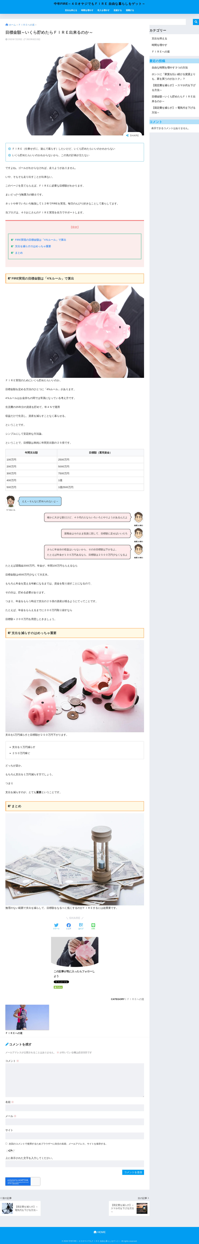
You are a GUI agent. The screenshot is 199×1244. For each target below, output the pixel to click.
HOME (101, 1232)
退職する (130, 10)
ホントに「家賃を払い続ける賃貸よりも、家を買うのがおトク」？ (173, 76)
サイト (9, 1130)
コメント (12, 1060)
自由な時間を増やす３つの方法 (170, 67)
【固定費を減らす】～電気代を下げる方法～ (173, 110)
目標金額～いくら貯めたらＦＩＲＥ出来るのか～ (173, 99)
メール (10, 1116)
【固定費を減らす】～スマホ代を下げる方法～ (173, 87)
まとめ (19, 252)
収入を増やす (103, 10)
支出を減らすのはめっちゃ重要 (33, 246)
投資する (118, 10)
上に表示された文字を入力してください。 (29, 1158)
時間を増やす (87, 10)
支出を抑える (71, 10)
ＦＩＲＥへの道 (135, 999)
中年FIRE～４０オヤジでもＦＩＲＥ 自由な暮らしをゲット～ (99, 3)
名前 (9, 1102)
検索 (196, 22)
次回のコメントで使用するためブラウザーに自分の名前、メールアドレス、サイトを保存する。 (58, 1143)
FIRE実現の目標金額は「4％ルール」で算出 (40, 239)
